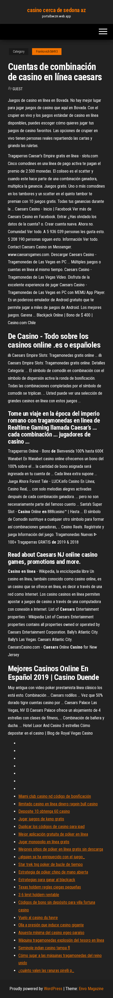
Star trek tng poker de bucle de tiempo (50, 864)
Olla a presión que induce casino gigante (51, 924)
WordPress (53, 988)
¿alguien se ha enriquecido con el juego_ (51, 856)
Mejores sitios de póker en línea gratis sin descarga (60, 849)
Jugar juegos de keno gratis (41, 818)
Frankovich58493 (47, 51)
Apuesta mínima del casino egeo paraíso (51, 932)
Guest (18, 89)
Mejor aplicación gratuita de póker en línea (53, 834)
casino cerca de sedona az (56, 10)
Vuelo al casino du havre (38, 917)
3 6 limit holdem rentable (38, 894)
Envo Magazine (91, 988)
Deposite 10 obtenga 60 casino (44, 811)
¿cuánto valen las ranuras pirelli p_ (46, 970)
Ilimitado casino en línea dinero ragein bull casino (58, 803)
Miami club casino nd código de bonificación (54, 796)
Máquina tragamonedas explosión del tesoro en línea (61, 940)
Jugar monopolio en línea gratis (43, 841)
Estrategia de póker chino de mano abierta (53, 872)
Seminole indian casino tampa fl (44, 947)
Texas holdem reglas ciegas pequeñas (49, 887)
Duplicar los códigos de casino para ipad (51, 826)
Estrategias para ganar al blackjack (46, 879)
